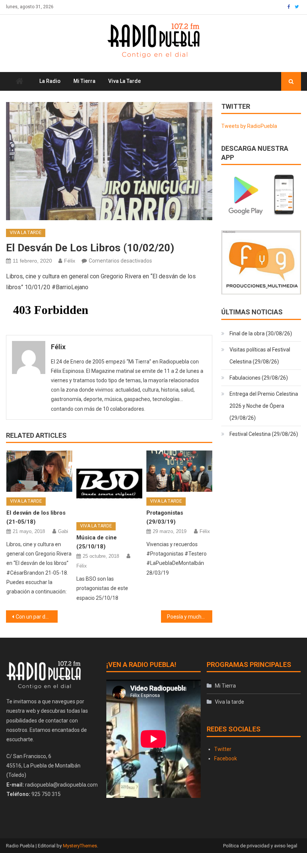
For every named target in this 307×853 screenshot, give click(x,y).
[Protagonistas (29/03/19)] (179, 471)
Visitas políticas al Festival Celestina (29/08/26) (260, 356)
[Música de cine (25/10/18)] (109, 484)
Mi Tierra (84, 81)
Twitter (222, 749)
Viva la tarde (124, 81)
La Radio (50, 81)
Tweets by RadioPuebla (249, 126)
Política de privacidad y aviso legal (260, 845)
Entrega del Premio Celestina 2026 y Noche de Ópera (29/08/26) (264, 406)
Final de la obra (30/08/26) (261, 333)
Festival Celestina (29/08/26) (264, 434)
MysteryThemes (80, 845)
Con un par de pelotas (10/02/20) (37, 617)
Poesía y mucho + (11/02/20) (190, 617)
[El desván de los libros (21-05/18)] (39, 471)
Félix (69, 261)
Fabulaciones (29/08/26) (259, 378)
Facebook (225, 758)
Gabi (63, 531)
